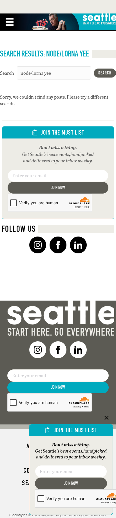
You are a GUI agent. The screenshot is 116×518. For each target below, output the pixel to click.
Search (7, 73)
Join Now (58, 187)
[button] (105, 73)
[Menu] (10, 22)
